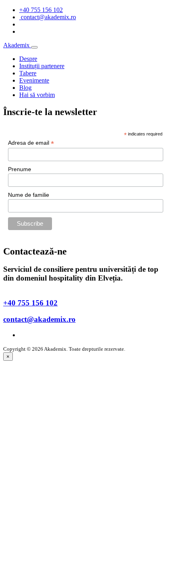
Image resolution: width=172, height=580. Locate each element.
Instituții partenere (41, 66)
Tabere (27, 73)
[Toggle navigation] (34, 47)
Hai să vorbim (37, 94)
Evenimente (34, 80)
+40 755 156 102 (41, 9)
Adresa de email (31, 143)
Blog (25, 87)
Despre (28, 58)
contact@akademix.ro (39, 319)
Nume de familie (28, 195)
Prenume (19, 169)
